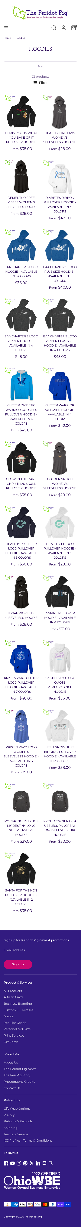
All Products (13, 991)
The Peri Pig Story (17, 1075)
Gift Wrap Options (17, 1108)
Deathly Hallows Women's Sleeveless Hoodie (59, 137)
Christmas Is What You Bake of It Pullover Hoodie (21, 137)
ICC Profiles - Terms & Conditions (28, 1140)
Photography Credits (19, 1081)
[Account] (63, 26)
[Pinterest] (25, 1163)
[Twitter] (31, 1163)
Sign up (18, 964)
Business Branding (18, 1003)
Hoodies (20, 37)
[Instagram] (19, 1163)
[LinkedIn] (38, 1163)
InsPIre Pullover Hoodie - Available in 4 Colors (60, 617)
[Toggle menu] (6, 28)
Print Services (14, 1035)
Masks (8, 1016)
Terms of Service (16, 1134)
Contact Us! (12, 1088)
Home (7, 37)
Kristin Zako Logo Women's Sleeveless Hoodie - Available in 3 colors (21, 756)
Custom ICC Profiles (18, 1010)
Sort (40, 66)
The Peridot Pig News (20, 1069)
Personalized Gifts (17, 1029)
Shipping (11, 1128)
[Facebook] (6, 1163)
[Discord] (44, 1163)
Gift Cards (11, 1042)
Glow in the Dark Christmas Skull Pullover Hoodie (21, 483)
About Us (11, 1062)
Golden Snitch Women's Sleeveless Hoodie (59, 483)
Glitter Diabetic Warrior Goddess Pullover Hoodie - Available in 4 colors (21, 414)
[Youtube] (12, 1163)
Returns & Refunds (18, 1121)
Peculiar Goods (15, 1023)
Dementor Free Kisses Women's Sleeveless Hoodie (21, 202)
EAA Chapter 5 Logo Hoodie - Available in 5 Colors (21, 271)
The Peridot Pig (33, 1216)
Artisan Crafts (14, 997)
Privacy (9, 1115)
